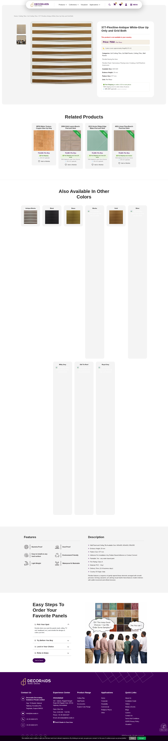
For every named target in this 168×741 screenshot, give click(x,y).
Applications (94, 5)
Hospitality (104, 704)
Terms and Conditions (132, 718)
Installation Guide (130, 701)
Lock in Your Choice (45, 647)
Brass (73, 208)
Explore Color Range (83, 707)
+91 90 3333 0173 (32, 719)
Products (62, 5)
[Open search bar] (110, 4)
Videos (127, 704)
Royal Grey (105, 364)
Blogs (127, 710)
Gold (116, 208)
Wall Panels (81, 701)
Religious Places (106, 710)
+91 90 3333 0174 (32, 725)
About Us (128, 698)
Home (16, 16)
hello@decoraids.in (32, 713)
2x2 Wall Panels (127, 53)
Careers (127, 712)
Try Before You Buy (45, 640)
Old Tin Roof (84, 364)
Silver (137, 208)
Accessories (81, 704)
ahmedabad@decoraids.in (65, 718)
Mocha (94, 208)
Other (103, 712)
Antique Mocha (30, 208)
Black (52, 208)
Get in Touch (39, 660)
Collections (73, 5)
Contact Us (129, 715)
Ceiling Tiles (22, 16)
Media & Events (130, 707)
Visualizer (84, 5)
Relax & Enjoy (43, 653)
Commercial (105, 707)
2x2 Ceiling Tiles (32, 16)
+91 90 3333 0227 (63, 715)
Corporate (104, 701)
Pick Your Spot (43, 624)
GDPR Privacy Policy (132, 721)
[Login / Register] (126, 5)
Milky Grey (62, 364)
